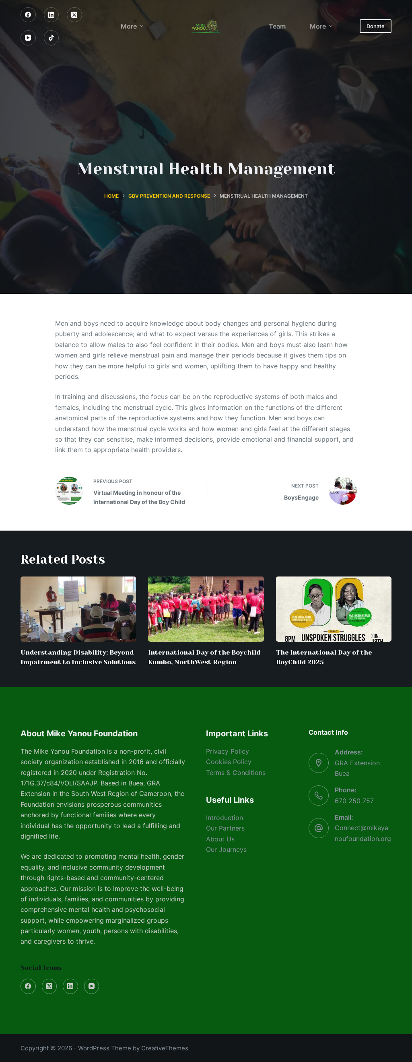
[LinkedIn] (51, 15)
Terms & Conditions (236, 773)
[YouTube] (28, 37)
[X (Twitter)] (74, 15)
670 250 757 (354, 801)
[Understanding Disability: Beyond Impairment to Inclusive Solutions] (78, 609)
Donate (376, 26)
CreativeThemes (164, 1048)
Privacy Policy (227, 751)
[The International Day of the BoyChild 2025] (333, 609)
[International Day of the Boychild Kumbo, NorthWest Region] (206, 609)
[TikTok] (51, 37)
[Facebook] (28, 15)
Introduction (224, 818)
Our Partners (225, 828)
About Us (220, 839)
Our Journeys (226, 849)
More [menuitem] (129, 26)
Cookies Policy (228, 762)
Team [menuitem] (277, 26)
